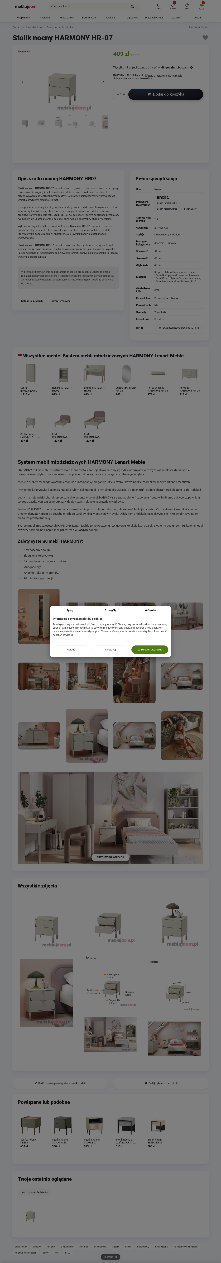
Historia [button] (109, 1257)
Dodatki (198, 17)
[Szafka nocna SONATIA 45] (62, 1125)
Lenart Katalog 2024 (167, 203)
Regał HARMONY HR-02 (62, 389)
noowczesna (161, 1246)
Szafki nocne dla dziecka (35, 1192)
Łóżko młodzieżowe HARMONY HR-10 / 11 (94, 435)
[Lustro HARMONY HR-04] (126, 373)
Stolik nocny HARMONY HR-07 (30, 435)
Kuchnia (110, 17)
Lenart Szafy (190, 209)
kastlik (115, 1246)
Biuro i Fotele (89, 17)
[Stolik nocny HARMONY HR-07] (30, 420)
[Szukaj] (132, 7)
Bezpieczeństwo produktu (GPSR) (180, 327)
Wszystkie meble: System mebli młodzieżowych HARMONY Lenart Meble (103, 356)
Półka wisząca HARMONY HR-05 (158, 389)
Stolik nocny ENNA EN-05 (155, 1141)
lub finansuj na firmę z (127, 78)
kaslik (128, 1246)
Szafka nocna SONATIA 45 (60, 1141)
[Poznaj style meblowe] (142, 234)
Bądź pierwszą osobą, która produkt (62, 1083)
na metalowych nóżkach (186, 1246)
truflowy (37, 1246)
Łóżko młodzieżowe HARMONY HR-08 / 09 (62, 435)
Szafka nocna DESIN (28, 1141)
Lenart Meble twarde (167, 209)
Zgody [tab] (70, 610)
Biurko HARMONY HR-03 (94, 389)
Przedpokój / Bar (154, 17)
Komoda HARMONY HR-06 (190, 389)
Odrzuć (71, 649)
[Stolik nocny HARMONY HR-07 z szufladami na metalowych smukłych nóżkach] (25, 135)
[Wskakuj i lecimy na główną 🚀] (15, 27)
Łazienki (176, 17)
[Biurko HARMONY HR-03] (94, 373)
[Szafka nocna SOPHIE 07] (94, 1125)
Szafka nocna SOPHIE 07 (92, 1141)
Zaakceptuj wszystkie (149, 649)
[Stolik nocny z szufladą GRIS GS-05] (126, 1125)
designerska (100, 1246)
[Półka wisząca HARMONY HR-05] (158, 373)
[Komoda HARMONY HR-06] (190, 373)
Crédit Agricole (135, 75)
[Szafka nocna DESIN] (30, 1125)
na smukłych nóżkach (25, 1252)
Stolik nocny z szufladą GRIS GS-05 (126, 1141)
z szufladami (67, 1246)
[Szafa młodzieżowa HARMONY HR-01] (30, 373)
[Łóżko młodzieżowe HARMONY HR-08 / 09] (62, 420)
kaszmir (51, 1246)
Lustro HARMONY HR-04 (126, 389)
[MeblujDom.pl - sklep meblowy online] (26, 6)
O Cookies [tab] (150, 610)
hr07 (57, 1252)
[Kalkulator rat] (163, 75)
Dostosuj (110, 649)
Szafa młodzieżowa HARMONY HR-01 (30, 389)
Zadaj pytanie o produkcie (163, 1083)
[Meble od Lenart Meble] (178, 197)
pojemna (83, 1246)
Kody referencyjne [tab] (60, 301)
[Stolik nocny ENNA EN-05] (158, 1125)
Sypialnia (45, 17)
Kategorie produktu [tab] (32, 301)
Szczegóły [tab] (110, 610)
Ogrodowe (132, 17)
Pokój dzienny (23, 17)
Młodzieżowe (67, 17)
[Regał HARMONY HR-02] (62, 373)
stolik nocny (21, 1246)
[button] (158, 6)
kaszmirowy (143, 1246)
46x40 (46, 1252)
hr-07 (67, 1252)
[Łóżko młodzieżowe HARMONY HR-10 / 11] (94, 420)
